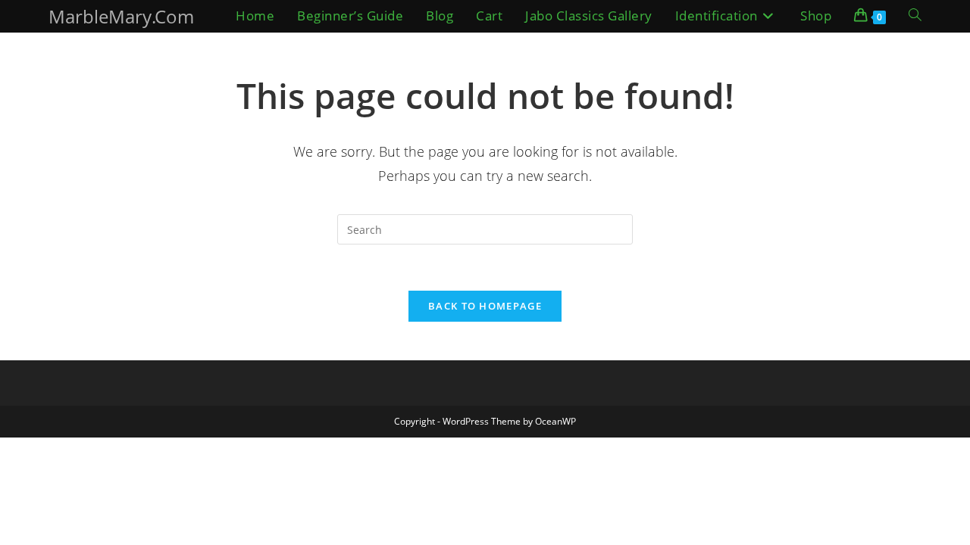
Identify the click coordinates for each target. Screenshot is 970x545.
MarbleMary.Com (121, 16)
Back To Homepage (485, 306)
